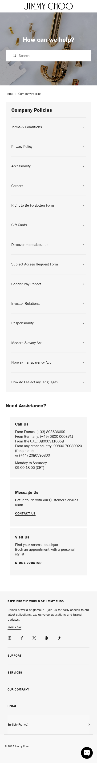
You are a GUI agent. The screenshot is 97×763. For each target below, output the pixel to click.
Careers (17, 186)
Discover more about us (29, 245)
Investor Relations (25, 303)
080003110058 (51, 441)
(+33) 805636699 (50, 431)
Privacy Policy (21, 147)
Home (9, 94)
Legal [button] (12, 706)
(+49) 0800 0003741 (56, 436)
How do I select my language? (34, 382)
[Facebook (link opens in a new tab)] (22, 637)
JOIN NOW (14, 627)
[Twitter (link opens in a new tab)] (34, 637)
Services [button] (15, 673)
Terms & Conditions (26, 127)
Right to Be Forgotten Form (32, 205)
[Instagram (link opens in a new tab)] (10, 637)
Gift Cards (19, 225)
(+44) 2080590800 (34, 455)
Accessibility (21, 166)
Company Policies (29, 94)
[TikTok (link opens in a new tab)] (59, 637)
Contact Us (25, 513)
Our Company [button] (18, 689)
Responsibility (22, 323)
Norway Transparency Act (31, 362)
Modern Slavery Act (26, 343)
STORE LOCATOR (28, 563)
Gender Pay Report (26, 284)
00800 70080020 (67, 445)
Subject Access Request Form (34, 264)
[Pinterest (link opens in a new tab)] (46, 637)
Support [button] (14, 656)
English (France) (18, 725)
